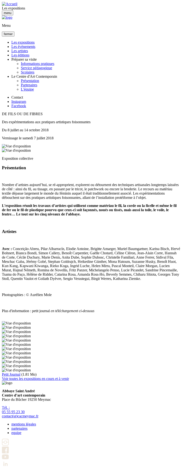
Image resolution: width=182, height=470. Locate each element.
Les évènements (23, 47)
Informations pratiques (37, 64)
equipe (16, 433)
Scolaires (27, 72)
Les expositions (23, 42)
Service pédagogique (36, 68)
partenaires (19, 428)
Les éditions (20, 55)
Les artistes (19, 51)
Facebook (18, 106)
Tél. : (13, 410)
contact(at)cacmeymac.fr (20, 416)
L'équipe (27, 89)
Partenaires (29, 85)
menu (7, 13)
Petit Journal (11, 374)
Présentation (30, 81)
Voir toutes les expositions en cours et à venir (35, 379)
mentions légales (23, 424)
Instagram (18, 102)
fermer (8, 34)
